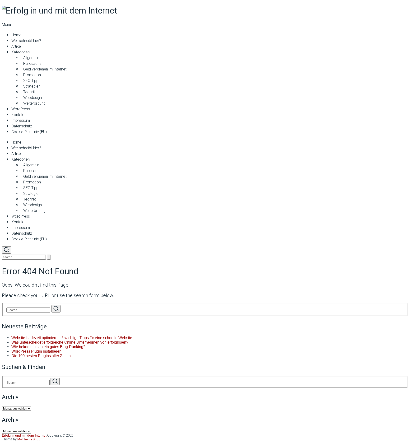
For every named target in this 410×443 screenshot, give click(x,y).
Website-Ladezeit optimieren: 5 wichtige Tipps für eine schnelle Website (71, 338)
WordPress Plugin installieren (36, 351)
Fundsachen (33, 63)
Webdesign (32, 97)
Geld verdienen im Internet (44, 69)
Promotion (32, 75)
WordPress (20, 109)
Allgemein (31, 58)
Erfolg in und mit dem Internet (24, 435)
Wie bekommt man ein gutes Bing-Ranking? (48, 347)
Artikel (16, 46)
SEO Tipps (31, 80)
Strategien (31, 86)
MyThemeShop (28, 439)
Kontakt (17, 114)
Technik (29, 92)
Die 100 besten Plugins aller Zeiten (41, 356)
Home (16, 35)
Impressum (20, 120)
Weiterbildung (34, 103)
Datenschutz (21, 126)
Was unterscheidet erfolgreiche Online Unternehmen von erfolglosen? (69, 342)
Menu (6, 24)
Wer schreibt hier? (26, 40)
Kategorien (20, 52)
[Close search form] (49, 257)
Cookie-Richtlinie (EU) (29, 132)
